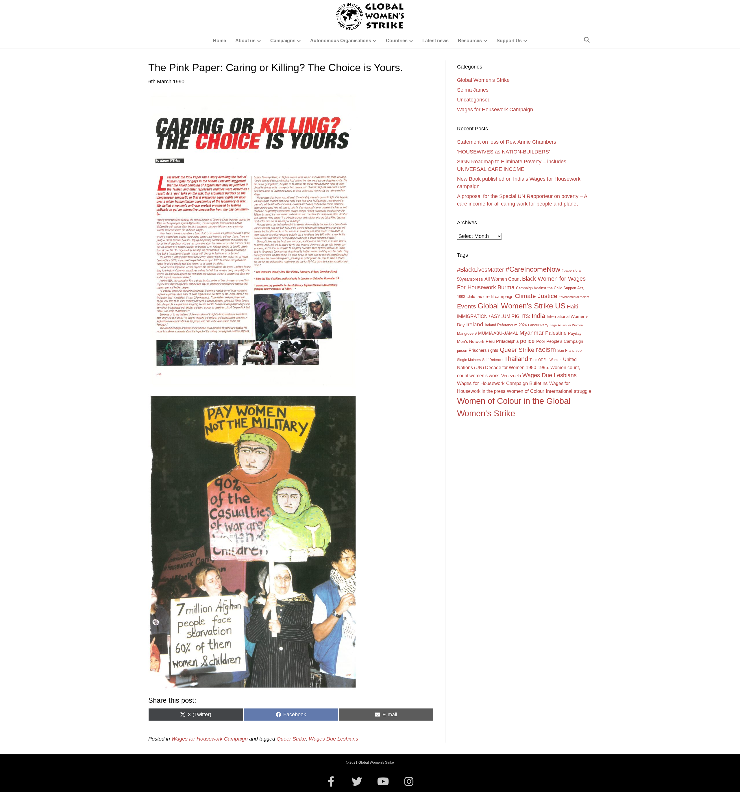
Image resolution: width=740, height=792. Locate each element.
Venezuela (511, 375)
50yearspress (470, 279)
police (527, 341)
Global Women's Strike (483, 80)
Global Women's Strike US (521, 305)
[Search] (587, 40)
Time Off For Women (546, 360)
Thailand (516, 358)
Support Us (509, 40)
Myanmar (531, 333)
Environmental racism (574, 297)
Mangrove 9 (467, 333)
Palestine (556, 333)
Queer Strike (291, 739)
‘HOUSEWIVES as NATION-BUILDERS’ (503, 152)
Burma (506, 287)
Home (219, 40)
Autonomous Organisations (340, 40)
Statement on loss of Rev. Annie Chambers (506, 142)
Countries (397, 40)
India (538, 315)
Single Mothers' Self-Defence (480, 360)
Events (466, 306)
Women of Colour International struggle (549, 391)
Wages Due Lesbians (333, 739)
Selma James (473, 90)
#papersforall (572, 271)
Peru (490, 341)
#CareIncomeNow (533, 269)
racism (546, 349)
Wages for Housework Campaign (209, 739)
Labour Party (538, 325)
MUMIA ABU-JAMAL (498, 333)
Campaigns (282, 40)
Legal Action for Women (566, 325)
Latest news (435, 40)
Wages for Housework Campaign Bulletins (502, 383)
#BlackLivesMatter (480, 270)
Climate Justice (536, 296)
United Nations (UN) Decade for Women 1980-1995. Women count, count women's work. (518, 367)
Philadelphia (507, 341)
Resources (470, 40)
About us (245, 40)
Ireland (474, 324)
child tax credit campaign (490, 296)
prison (462, 350)
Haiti (572, 307)
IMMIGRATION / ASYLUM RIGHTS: (493, 316)
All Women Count (502, 279)
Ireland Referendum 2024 (506, 325)
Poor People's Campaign (559, 341)
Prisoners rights (483, 350)
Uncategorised (474, 100)
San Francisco (569, 350)
